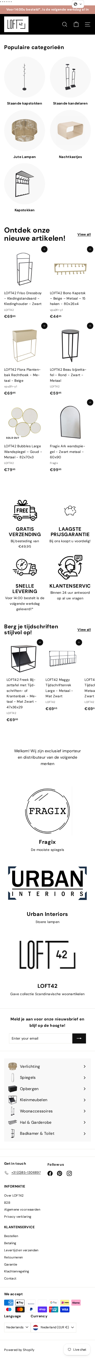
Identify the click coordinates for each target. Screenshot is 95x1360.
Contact (10, 1278)
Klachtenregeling (16, 1271)
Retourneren (13, 1257)
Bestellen (11, 1236)
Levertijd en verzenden (21, 1250)
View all (84, 234)
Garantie (10, 1264)
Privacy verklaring (17, 1217)
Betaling (10, 1243)
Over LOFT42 (14, 1195)
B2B (7, 1203)
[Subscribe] (79, 1038)
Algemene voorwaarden (22, 1209)
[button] (78, 4)
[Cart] (76, 24)
